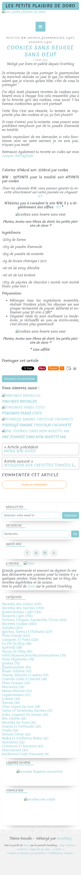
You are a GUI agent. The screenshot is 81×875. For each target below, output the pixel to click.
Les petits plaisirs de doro (40, 6)
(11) (13, 742)
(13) (10, 730)
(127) (27, 631)
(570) (22, 604)
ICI (40, 196)
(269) (23, 608)
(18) (21, 706)
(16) (25, 714)
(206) (17, 616)
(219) (21, 612)
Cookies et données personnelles (26, 853)
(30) (16, 683)
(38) (24, 679)
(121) (16, 635)
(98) (12, 647)
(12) (25, 738)
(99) (16, 643)
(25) (17, 691)
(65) (16, 667)
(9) (25, 754)
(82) (17, 651)
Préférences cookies (61, 853)
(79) (34, 655)
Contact (22, 849)
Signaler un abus (40, 849)
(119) (20, 639)
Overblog (64, 838)
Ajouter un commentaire (34, 484)
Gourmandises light (58, 37)
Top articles (67, 845)
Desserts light (40, 42)
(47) (16, 671)
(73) (11, 663)
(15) (19, 722)
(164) (34, 620)
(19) (11, 698)
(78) (18, 659)
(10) (22, 746)
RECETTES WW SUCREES (23, 37)
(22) (16, 695)
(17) (27, 710)
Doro (31, 586)
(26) (13, 687)
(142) (12, 627)
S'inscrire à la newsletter (19, 379)
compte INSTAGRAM (17, 155)
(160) (19, 623)
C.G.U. (57, 849)
